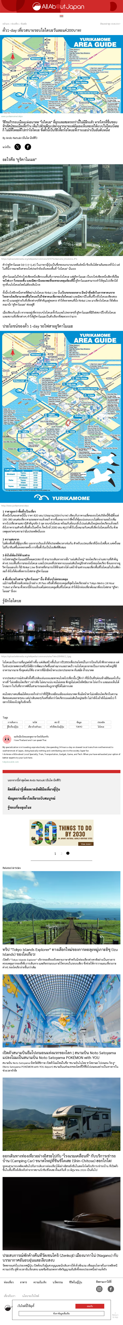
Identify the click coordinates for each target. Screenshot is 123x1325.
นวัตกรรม (58, 1282)
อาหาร (23, 1282)
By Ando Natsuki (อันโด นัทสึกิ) (20, 138)
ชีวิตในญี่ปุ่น (75, 1282)
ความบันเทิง (39, 1282)
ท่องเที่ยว (9, 1282)
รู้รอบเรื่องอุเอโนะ (19, 807)
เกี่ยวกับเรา (9, 1296)
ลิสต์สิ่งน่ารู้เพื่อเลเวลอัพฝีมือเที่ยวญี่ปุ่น (34, 789)
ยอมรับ (90, 1306)
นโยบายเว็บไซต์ (30, 1296)
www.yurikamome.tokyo (12, 116)
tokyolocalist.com (11, 761)
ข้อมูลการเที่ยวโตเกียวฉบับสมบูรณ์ (31, 798)
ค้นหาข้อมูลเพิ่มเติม (61, 1313)
